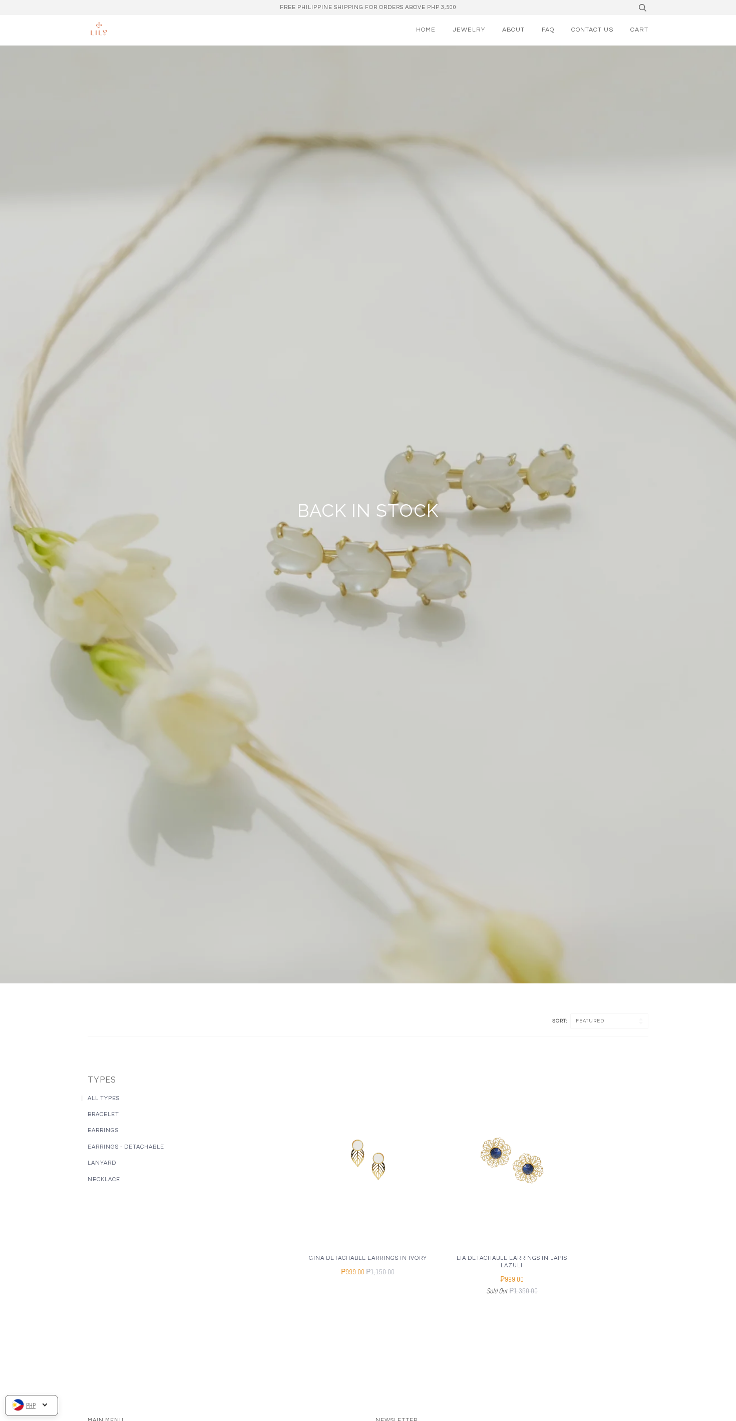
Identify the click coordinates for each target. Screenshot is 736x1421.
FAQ (548, 30)
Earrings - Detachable (126, 1147)
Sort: (560, 1020)
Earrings (103, 1130)
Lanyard (102, 1163)
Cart (639, 30)
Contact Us (592, 30)
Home (426, 30)
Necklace (104, 1179)
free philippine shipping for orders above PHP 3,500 (368, 7)
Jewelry (469, 30)
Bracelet (103, 1114)
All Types (104, 1098)
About (513, 30)
